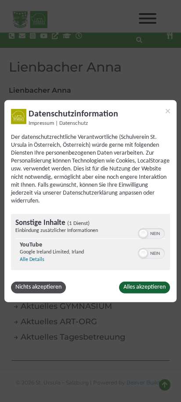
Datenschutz (73, 123)
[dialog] (90, 201)
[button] (143, 234)
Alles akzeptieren (144, 287)
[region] (90, 243)
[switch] (151, 233)
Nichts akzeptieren (38, 287)
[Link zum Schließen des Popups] (168, 111)
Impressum (41, 123)
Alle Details (32, 259)
